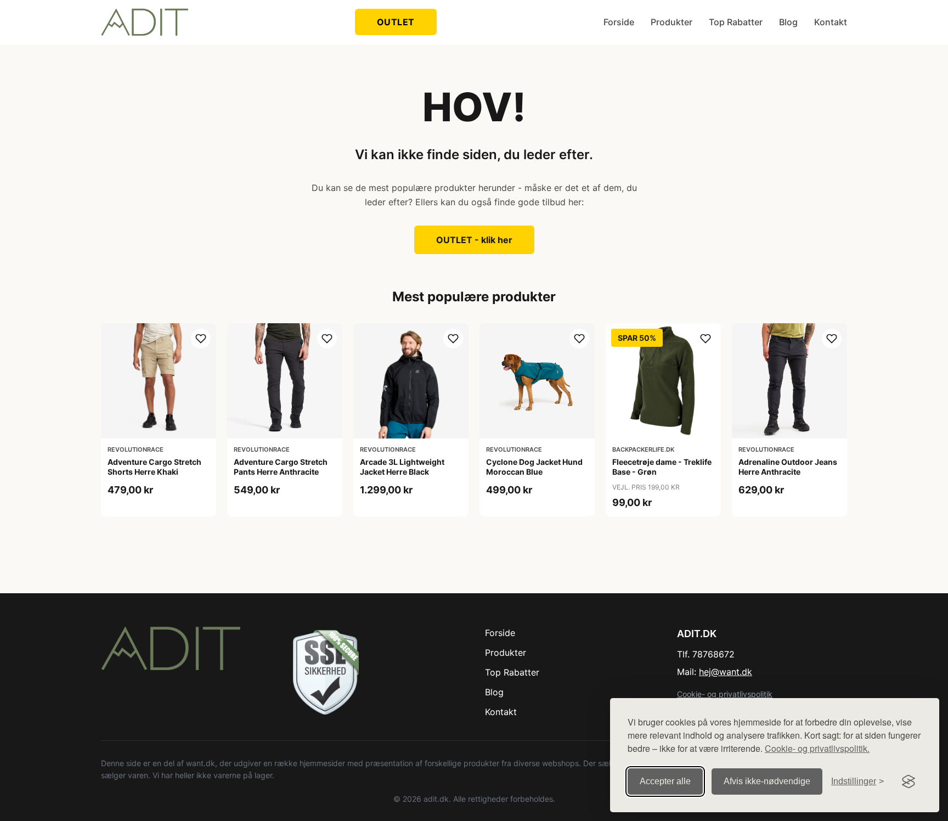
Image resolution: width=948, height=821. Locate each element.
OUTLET (396, 21)
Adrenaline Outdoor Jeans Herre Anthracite (787, 466)
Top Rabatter (736, 21)
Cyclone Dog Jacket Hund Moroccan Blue (534, 466)
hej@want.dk (725, 671)
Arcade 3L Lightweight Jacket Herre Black (402, 466)
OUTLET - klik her (474, 239)
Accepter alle (665, 781)
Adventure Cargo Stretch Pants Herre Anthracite (281, 466)
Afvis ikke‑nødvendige (767, 781)
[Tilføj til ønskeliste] (201, 338)
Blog (788, 21)
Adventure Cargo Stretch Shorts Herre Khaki (154, 466)
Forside (618, 21)
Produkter (671, 21)
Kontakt (830, 21)
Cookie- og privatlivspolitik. (817, 748)
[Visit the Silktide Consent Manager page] (908, 781)
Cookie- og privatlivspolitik (724, 694)
